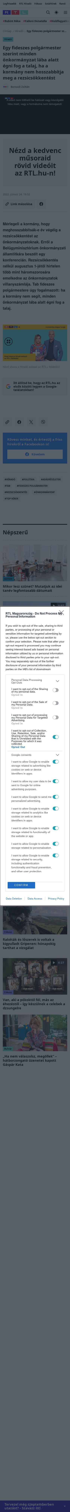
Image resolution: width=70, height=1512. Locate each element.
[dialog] (35, 756)
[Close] (62, 613)
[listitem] (35, 681)
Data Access (35, 898)
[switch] (56, 690)
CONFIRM (21, 885)
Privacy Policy (56, 898)
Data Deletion (14, 898)
